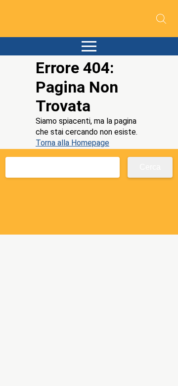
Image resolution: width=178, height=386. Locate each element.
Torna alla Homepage (72, 142)
